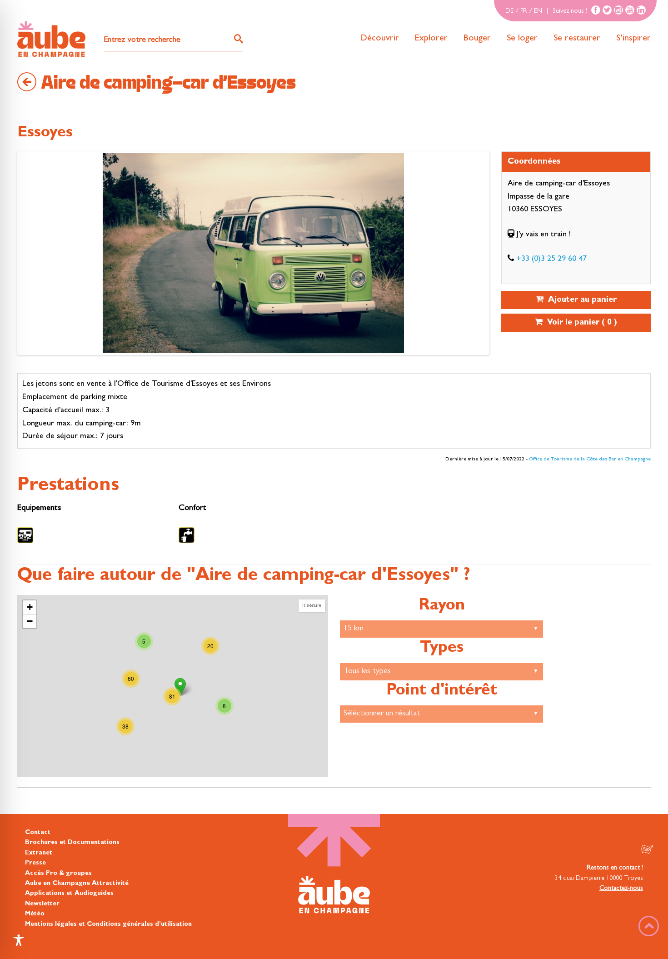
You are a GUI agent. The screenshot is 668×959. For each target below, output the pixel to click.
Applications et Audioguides (69, 893)
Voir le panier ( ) (580, 323)
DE (509, 11)
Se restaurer (576, 38)
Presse (35, 863)
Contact (37, 832)
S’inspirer (633, 38)
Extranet (38, 853)
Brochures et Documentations (72, 842)
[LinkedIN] (641, 10)
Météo (35, 914)
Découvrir (379, 38)
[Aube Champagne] (51, 39)
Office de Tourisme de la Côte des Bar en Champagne (590, 459)
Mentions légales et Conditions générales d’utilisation (108, 924)
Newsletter (42, 904)
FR (523, 11)
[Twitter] (607, 10)
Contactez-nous (621, 888)
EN (538, 11)
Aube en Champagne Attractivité (77, 883)
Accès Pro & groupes (58, 873)
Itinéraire (311, 605)
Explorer (431, 38)
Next (28, 255)
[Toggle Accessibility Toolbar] (18, 940)
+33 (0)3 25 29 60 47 (551, 259)
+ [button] (30, 607)
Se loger (522, 38)
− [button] (30, 621)
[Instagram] (618, 10)
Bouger (477, 38)
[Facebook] (595, 10)
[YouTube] (629, 10)
